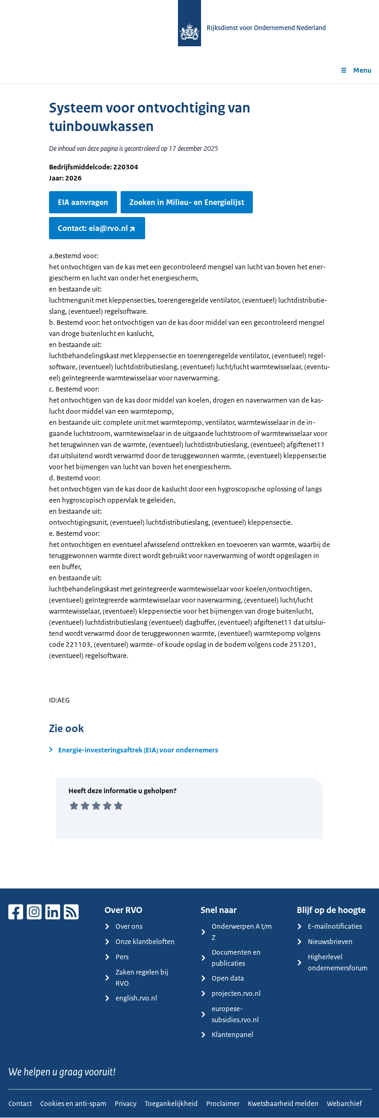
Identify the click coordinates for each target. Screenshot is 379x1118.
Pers (122, 956)
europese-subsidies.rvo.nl (235, 1014)
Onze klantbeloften (145, 941)
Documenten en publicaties (236, 958)
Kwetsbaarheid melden (283, 1103)
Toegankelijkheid (171, 1103)
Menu (362, 70)
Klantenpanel (232, 1034)
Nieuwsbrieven (330, 941)
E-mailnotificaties (335, 926)
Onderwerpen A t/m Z (242, 932)
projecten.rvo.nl (236, 993)
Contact (20, 1103)
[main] (189, 485)
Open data (228, 978)
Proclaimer (222, 1103)
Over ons (129, 926)
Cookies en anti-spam (73, 1103)
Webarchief (344, 1103)
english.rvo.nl (136, 998)
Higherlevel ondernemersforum (337, 962)
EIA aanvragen (83, 202)
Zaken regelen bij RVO (142, 978)
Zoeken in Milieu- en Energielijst (186, 202)
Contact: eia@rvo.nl (93, 228)
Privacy (125, 1103)
